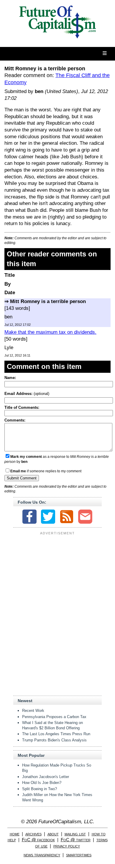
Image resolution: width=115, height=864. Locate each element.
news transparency (42, 854)
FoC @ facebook (38, 839)
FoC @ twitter (76, 839)
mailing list (75, 833)
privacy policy (66, 845)
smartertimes (78, 854)
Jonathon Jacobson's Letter (45, 776)
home (14, 833)
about (53, 833)
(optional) (26, 393)
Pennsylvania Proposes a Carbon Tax (54, 717)
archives (33, 833)
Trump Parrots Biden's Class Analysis (54, 740)
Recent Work (33, 710)
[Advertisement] (57, 574)
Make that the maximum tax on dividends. (50, 332)
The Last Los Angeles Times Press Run (56, 734)
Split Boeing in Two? (39, 789)
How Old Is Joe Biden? (41, 782)
